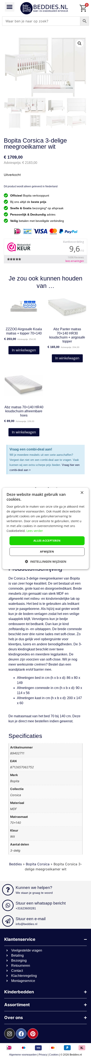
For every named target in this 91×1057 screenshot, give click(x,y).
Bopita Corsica (38, 864)
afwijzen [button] (47, 551)
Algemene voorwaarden (23, 1054)
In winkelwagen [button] (24, 350)
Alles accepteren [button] (47, 540)
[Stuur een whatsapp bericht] (8, 905)
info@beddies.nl (26, 924)
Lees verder (34, 531)
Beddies (15, 864)
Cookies (54, 1054)
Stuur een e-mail (31, 919)
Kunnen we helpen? (34, 887)
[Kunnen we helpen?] (8, 889)
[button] (9, 7)
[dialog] (45, 528)
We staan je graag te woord (34, 892)
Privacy (43, 1054)
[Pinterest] (33, 1033)
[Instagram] (9, 1033)
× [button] (81, 492)
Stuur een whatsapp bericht (41, 903)
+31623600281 (26, 908)
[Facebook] (21, 1033)
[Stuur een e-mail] (8, 921)
